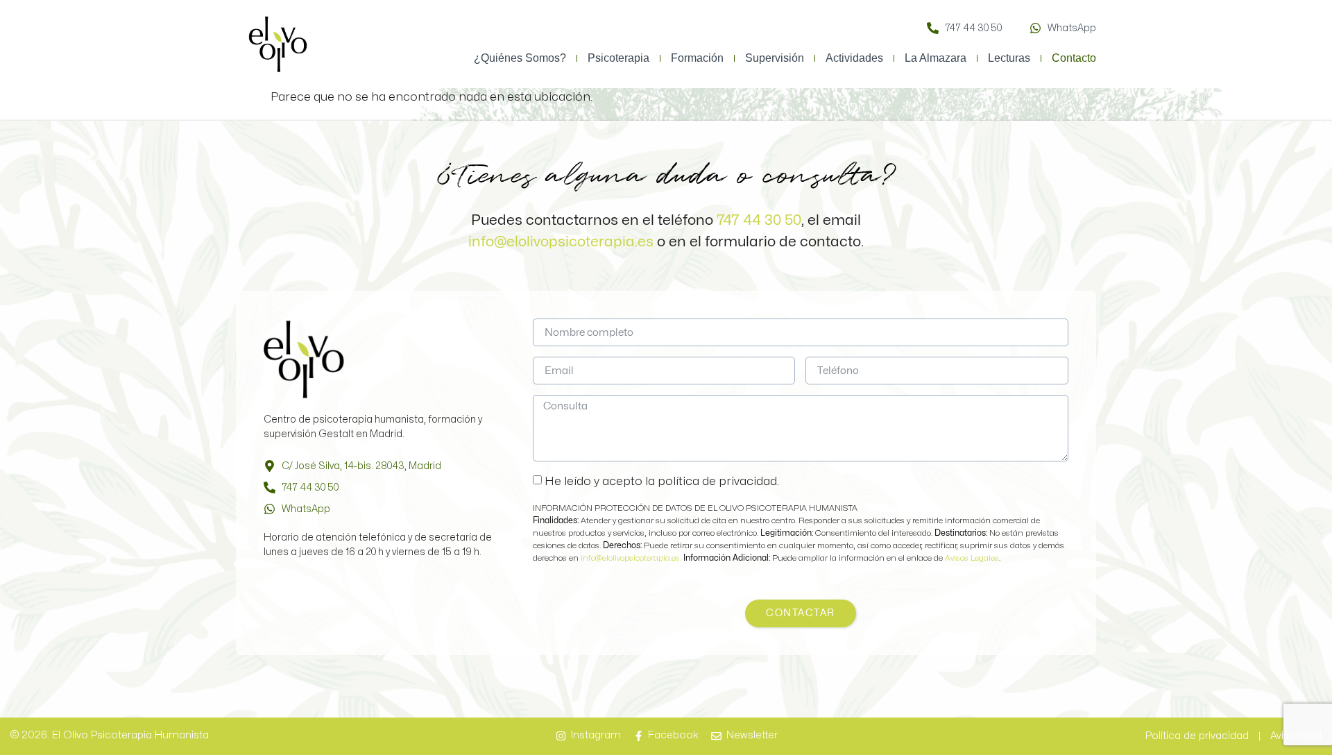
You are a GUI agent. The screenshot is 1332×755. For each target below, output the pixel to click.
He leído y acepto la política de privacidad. (662, 481)
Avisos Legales (972, 558)
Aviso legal (1296, 736)
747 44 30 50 (759, 220)
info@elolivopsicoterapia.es (561, 241)
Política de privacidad (1197, 736)
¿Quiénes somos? (520, 58)
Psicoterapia (618, 58)
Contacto (1074, 58)
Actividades (854, 58)
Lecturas (1009, 58)
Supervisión (774, 58)
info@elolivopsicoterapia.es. (632, 558)
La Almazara (935, 58)
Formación (697, 58)
